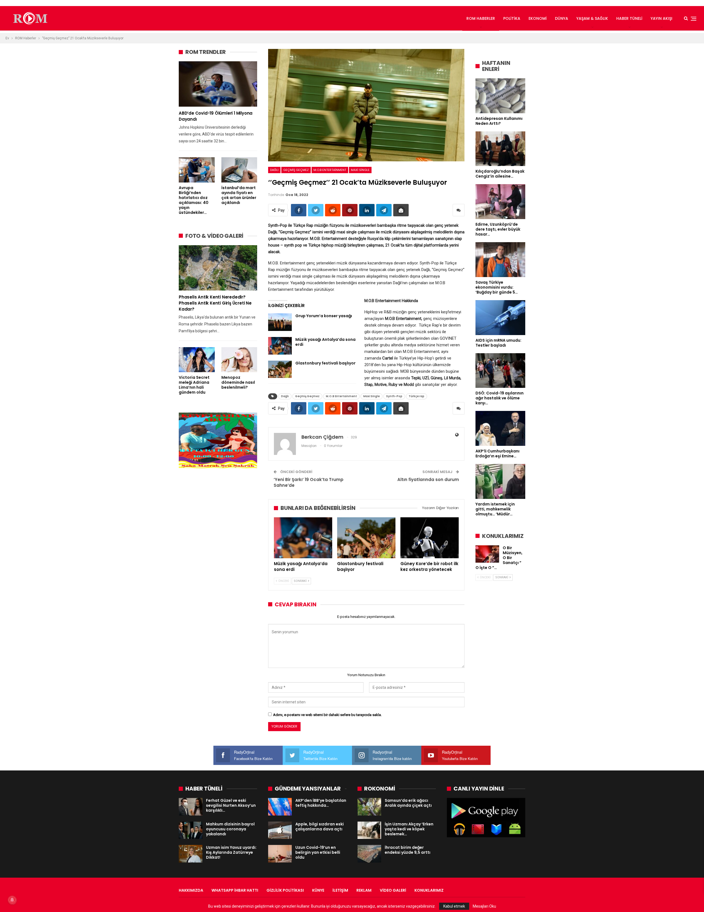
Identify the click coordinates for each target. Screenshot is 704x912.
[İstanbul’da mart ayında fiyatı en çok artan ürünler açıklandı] (239, 169)
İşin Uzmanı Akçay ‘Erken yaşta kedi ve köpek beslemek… (409, 829)
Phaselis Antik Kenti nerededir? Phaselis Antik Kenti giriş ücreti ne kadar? (215, 303)
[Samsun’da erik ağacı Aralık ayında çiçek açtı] (369, 807)
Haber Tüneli (629, 18)
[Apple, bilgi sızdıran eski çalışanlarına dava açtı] (280, 830)
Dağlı (274, 170)
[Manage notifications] (12, 900)
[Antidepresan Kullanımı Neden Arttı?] (500, 95)
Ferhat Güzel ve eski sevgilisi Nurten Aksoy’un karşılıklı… (231, 805)
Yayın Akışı (661, 18)
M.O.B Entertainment (330, 170)
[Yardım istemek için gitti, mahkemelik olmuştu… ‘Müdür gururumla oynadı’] (500, 481)
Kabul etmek (454, 906)
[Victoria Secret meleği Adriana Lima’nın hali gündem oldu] (197, 359)
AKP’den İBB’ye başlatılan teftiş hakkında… (320, 803)
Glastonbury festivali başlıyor (325, 363)
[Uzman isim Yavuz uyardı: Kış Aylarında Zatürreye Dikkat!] (190, 854)
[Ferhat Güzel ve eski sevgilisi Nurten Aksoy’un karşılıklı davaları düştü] (190, 807)
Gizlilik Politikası (285, 890)
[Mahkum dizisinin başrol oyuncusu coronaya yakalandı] (190, 830)
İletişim (340, 890)
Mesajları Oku (484, 906)
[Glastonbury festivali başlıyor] (280, 369)
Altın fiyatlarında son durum (428, 479)
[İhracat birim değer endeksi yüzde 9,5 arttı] (369, 854)
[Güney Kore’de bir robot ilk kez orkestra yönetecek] (429, 537)
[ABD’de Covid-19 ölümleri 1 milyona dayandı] (218, 84)
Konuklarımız (429, 890)
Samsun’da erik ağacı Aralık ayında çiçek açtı (408, 803)
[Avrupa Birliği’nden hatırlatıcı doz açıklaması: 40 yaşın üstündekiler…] (197, 169)
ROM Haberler (480, 18)
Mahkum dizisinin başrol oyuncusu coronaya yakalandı (230, 829)
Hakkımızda (191, 890)
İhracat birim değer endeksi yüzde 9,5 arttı (407, 850)
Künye (318, 890)
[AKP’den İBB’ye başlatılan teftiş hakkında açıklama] (280, 807)
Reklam (364, 890)
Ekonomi (538, 18)
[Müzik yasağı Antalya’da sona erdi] (280, 346)
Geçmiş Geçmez (296, 170)
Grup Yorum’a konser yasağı (323, 316)
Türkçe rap (416, 396)
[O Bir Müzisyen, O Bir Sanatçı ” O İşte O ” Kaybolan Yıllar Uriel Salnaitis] (487, 554)
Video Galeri (393, 890)
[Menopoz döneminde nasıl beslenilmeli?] (239, 359)
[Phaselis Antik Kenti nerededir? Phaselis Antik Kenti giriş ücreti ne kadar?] (218, 268)
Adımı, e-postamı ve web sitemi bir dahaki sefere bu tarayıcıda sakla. (327, 715)
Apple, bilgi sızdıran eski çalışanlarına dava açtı (319, 826)
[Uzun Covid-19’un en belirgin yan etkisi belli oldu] (280, 854)
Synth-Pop (394, 396)
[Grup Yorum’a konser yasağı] (280, 322)
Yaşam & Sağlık (592, 18)
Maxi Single (360, 170)
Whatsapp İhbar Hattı (234, 890)
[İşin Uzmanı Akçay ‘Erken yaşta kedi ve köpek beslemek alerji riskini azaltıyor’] (369, 830)
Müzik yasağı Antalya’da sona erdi (325, 342)
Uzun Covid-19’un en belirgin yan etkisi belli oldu (317, 852)
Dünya (561, 18)
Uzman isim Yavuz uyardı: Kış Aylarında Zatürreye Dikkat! (231, 852)
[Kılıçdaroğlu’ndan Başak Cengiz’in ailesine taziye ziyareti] (500, 148)
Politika (511, 18)
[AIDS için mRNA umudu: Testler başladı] (500, 317)
